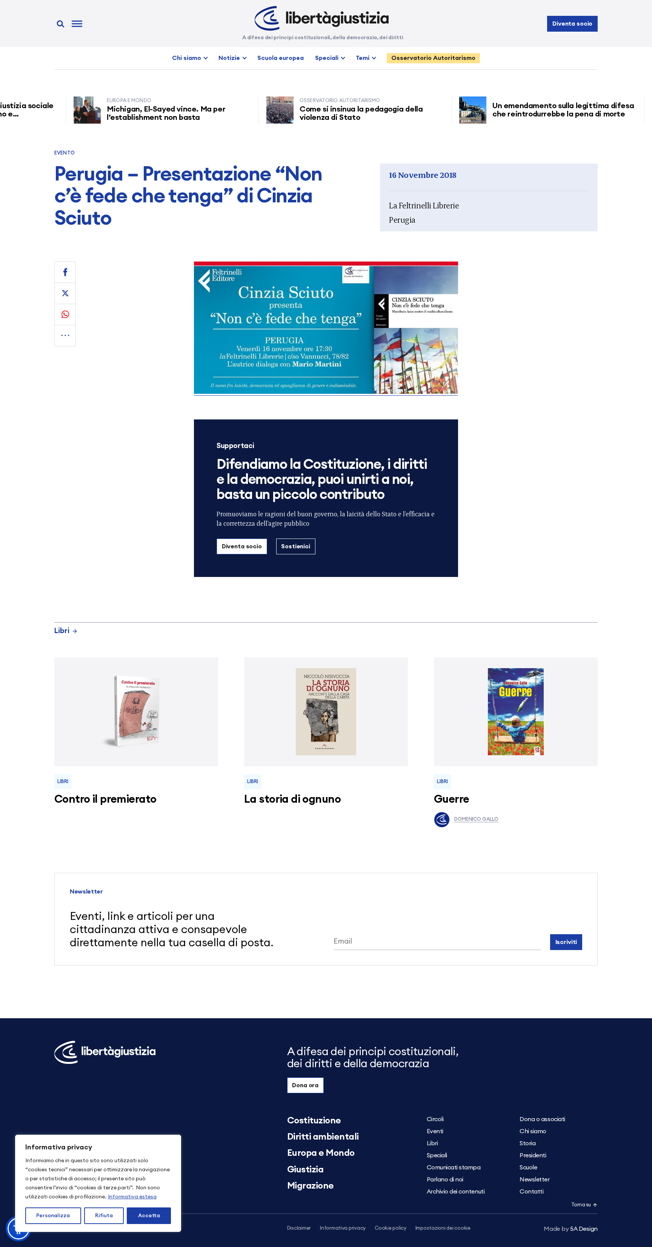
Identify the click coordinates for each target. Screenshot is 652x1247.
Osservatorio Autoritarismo (433, 58)
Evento (64, 153)
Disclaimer (299, 1228)
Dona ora (305, 1085)
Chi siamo (186, 58)
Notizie (229, 58)
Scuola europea (280, 58)
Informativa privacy (343, 1228)
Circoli (435, 1119)
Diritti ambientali (323, 1136)
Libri (61, 631)
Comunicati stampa (454, 1167)
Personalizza (53, 1215)
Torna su (581, 1205)
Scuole (528, 1167)
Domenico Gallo (476, 819)
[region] (98, 1183)
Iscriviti (566, 942)
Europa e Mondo (321, 1153)
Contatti (531, 1192)
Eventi (435, 1131)
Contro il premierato (105, 799)
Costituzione (314, 1120)
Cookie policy (390, 1228)
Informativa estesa (132, 1197)
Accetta (149, 1215)
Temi (362, 58)
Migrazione (310, 1185)
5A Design (571, 1229)
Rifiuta (104, 1215)
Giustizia (305, 1169)
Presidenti (533, 1155)
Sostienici (295, 546)
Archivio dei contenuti (455, 1192)
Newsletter (534, 1180)
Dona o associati (542, 1119)
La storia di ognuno (292, 799)
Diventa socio (572, 24)
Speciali (326, 58)
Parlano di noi (445, 1180)
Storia (527, 1143)
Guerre (451, 799)
